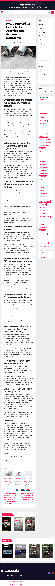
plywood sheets (43, 193)
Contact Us (15, 581)
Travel (40, 78)
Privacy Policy (14, 584)
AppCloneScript (27, 4)
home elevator (43, 170)
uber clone (42, 230)
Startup (41, 66)
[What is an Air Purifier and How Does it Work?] (18, 473)
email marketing (43, 151)
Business (8, 20)
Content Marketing (44, 133)
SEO (41, 201)
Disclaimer (22, 581)
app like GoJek (43, 120)
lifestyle (41, 59)
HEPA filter (18, 91)
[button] (49, 12)
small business (43, 207)
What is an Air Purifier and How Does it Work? (17, 478)
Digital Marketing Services (45, 142)
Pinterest (41, 99)
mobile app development (45, 182)
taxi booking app (43, 227)
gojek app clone (43, 158)
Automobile (42, 24)
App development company (43, 117)
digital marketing (43, 136)
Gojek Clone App (43, 164)
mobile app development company (45, 186)
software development (44, 219)
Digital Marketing (43, 36)
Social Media (42, 213)
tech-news (42, 74)
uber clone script (43, 236)
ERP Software (43, 154)
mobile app (42, 179)
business (42, 126)
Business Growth (43, 130)
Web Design (42, 240)
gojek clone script (44, 167)
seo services (43, 204)
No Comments (7, 555)
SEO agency (47, 201)
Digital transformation (44, 145)
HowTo (41, 51)
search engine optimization (43, 197)
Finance (41, 43)
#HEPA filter (18, 42)
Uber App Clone (43, 257)
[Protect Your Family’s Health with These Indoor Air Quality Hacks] (8, 473)
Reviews (41, 62)
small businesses (44, 210)
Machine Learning (43, 173)
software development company (44, 224)
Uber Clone (42, 253)
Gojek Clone (42, 161)
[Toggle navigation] (52, 12)
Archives (41, 88)
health (40, 47)
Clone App (42, 32)
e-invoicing (42, 148)
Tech (40, 70)
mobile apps (42, 190)
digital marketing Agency (45, 139)
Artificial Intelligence (44, 123)
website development (44, 246)
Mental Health (43, 176)
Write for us (22, 584)
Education (42, 39)
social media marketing (45, 216)
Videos (41, 82)
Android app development (45, 109)
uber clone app (43, 233)
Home (8, 581)
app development (43, 113)
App (40, 20)
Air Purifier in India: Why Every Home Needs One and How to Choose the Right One (28, 479)
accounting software (44, 106)
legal (40, 55)
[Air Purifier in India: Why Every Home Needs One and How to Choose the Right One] (28, 473)
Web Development (44, 243)
